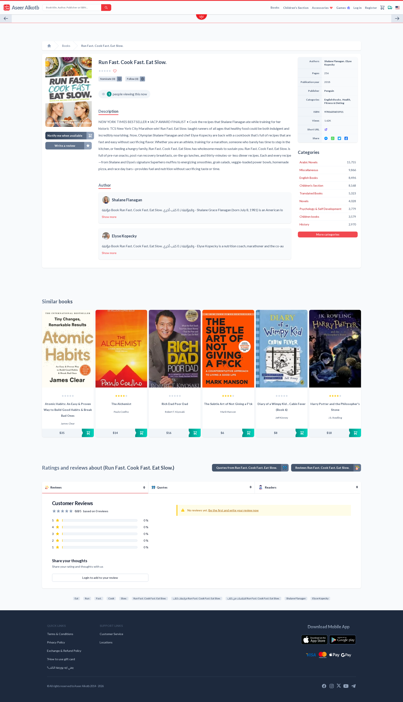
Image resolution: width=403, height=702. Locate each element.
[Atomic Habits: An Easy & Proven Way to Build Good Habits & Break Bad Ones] (68, 349)
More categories (327, 234)
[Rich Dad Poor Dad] (175, 349)
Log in (357, 7)
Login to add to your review (100, 577)
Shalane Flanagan (127, 200)
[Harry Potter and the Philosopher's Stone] (335, 349)
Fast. (99, 598)
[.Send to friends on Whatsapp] (332, 138)
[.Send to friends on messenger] (326, 138)
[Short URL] (339, 129)
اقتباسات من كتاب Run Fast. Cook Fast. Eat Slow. (253, 598)
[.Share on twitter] (339, 138)
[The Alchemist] (121, 349)
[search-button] (106, 7)
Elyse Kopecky (124, 236)
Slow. (124, 598)
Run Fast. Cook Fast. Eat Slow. (149, 598)
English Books (332, 99)
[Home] (49, 46)
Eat (76, 598)
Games (341, 7)
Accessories (320, 7)
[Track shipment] (390, 7)
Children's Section (296, 7)
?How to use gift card (61, 659)
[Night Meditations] (397, 18)
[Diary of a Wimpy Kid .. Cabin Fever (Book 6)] (282, 349)
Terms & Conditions (60, 634)
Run (87, 598)
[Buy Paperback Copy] (68, 433)
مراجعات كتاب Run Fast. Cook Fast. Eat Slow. (197, 598)
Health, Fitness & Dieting (337, 101)
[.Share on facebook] (346, 138)
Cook (111, 598)
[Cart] (382, 7)
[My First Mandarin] (6, 18)
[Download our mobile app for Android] (342, 640)
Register (371, 7)
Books (275, 7)
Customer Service (111, 634)
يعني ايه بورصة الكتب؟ (60, 667)
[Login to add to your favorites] (115, 71)
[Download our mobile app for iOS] (314, 640)
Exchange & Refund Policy (64, 650)
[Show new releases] (201, 17)
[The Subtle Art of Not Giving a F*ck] (228, 349)
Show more (109, 217)
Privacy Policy (56, 642)
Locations (106, 642)
